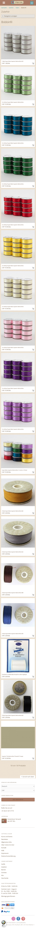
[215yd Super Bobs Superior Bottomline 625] (18, 696)
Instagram (13, 919)
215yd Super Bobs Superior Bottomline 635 (12, 633)
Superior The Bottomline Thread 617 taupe (12, 756)
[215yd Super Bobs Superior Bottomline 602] (18, 492)
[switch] (3, 926)
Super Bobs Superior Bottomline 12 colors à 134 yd (14, 470)
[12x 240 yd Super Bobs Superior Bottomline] (18, 83)
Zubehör (11, 7)
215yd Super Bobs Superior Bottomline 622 (12, 552)
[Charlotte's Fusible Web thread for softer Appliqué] (18, 656)
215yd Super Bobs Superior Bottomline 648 (12, 592)
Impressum (5, 853)
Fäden (17, 7)
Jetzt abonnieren (18, 799)
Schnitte (4, 872)
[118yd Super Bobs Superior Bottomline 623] (18, 42)
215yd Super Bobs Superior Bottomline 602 (12, 511)
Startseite (4, 7)
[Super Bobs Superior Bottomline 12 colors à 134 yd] (18, 451)
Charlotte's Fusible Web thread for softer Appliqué (14, 674)
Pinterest (23, 919)
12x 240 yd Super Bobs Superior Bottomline (13, 102)
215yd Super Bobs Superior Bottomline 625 (12, 715)
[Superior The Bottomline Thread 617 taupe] (18, 737)
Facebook (18, 919)
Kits (2, 875)
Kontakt (3, 848)
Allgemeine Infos (6, 842)
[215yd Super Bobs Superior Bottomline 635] (18, 615)
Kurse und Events (6, 836)
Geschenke (4, 878)
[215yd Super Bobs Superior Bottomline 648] (18, 574)
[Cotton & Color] (18, 3)
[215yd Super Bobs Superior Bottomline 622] (18, 533)
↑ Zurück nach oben (27, 777)
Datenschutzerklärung (8, 856)
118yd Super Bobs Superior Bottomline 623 (12, 61)
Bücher (3, 870)
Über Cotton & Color (7, 845)
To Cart (33, 63)
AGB (2, 850)
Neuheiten (4, 839)
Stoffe (3, 864)
